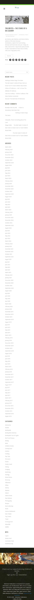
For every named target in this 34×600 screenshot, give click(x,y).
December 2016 (9, 405)
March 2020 (8, 304)
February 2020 (8, 306)
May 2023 (7, 204)
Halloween (8, 482)
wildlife (7, 527)
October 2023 (8, 191)
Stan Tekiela (8, 514)
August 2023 (8, 196)
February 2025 (8, 149)
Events (7, 461)
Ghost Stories (8, 477)
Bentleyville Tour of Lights (12, 435)
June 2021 (7, 264)
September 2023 (9, 194)
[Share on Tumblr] (22, 60)
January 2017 (8, 403)
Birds (6, 443)
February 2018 (8, 369)
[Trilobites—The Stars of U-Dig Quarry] (17, 20)
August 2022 (8, 228)
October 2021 (8, 254)
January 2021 (8, 277)
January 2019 (8, 340)
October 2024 (8, 160)
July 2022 (7, 230)
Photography (8, 501)
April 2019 (7, 332)
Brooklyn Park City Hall (11, 107)
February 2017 (8, 400)
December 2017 (9, 374)
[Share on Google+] (16, 60)
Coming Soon (8, 448)
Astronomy (8, 425)
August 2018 (8, 353)
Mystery (7, 490)
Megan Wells (8, 125)
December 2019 (9, 311)
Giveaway (7, 480)
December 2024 (9, 155)
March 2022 (8, 241)
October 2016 (8, 411)
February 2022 (8, 243)
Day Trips (7, 456)
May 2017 (7, 392)
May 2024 (7, 173)
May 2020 (7, 298)
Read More (9, 55)
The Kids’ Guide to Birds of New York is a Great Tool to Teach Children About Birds (16, 127)
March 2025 (8, 147)
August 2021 (8, 259)
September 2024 (9, 162)
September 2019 (9, 319)
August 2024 (8, 165)
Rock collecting (9, 506)
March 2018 (8, 366)
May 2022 (7, 236)
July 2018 (7, 356)
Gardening (7, 472)
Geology (7, 474)
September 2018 (9, 351)
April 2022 (7, 238)
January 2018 (8, 372)
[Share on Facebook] (10, 60)
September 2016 (9, 413)
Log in (6, 535)
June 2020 (7, 296)
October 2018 (8, 348)
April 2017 (7, 395)
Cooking (7, 453)
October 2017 (8, 379)
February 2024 (8, 181)
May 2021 (7, 267)
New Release (8, 498)
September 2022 (9, 225)
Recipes (7, 503)
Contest (7, 451)
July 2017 (7, 387)
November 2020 (9, 283)
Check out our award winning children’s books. (17, 570)
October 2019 (8, 317)
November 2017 (9, 377)
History (7, 487)
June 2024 (7, 170)
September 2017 (9, 382)
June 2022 (7, 233)
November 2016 (9, 408)
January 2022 (8, 246)
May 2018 (7, 361)
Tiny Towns (8, 516)
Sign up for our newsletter (17, 575)
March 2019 (8, 335)
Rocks (6, 508)
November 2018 (9, 345)
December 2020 (9, 280)
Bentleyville (8, 430)
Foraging (7, 469)
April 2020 (7, 301)
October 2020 (8, 285)
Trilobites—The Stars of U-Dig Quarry (16, 29)
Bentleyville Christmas (10, 433)
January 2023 (8, 215)
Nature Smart (8, 495)
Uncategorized (9, 521)
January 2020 (8, 309)
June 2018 (7, 358)
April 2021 (7, 270)
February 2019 (8, 338)
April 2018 (7, 364)
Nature (7, 493)
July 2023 (7, 199)
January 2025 (8, 152)
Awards (7, 427)
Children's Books (9, 446)
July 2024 (7, 168)
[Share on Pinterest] (25, 60)
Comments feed (9, 541)
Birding (7, 440)
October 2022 (8, 223)
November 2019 (9, 314)
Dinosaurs (22, 34)
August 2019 (8, 322)
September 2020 (9, 288)
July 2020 (7, 293)
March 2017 (8, 398)
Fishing (7, 467)
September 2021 (9, 257)
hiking (6, 485)
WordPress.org (9, 543)
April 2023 (7, 207)
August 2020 (8, 290)
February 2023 (8, 212)
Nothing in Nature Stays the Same (14, 80)
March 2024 (8, 178)
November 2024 (9, 157)
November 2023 (9, 189)
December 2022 (9, 217)
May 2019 (7, 330)
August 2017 (8, 385)
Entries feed (8, 538)
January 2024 (8, 183)
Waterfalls (7, 524)
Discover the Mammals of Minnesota (15, 98)
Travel (26, 34)
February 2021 (8, 275)
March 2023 (8, 209)
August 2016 (8, 416)
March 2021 (8, 272)
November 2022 (9, 220)
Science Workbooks (10, 511)
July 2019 (7, 324)
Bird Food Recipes (9, 438)
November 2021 (9, 251)
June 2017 (7, 390)
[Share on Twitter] (13, 60)
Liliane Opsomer (10, 36)
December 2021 (9, 249)
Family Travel (8, 464)
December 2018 (9, 343)
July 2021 (7, 262)
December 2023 (9, 186)
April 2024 (7, 175)
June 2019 (7, 327)
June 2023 (7, 202)
